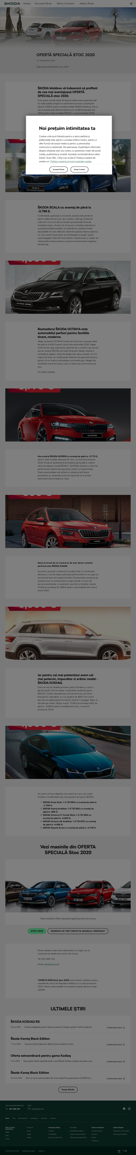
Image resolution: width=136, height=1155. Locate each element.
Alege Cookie (79, 169)
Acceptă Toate (58, 169)
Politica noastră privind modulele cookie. (71, 161)
